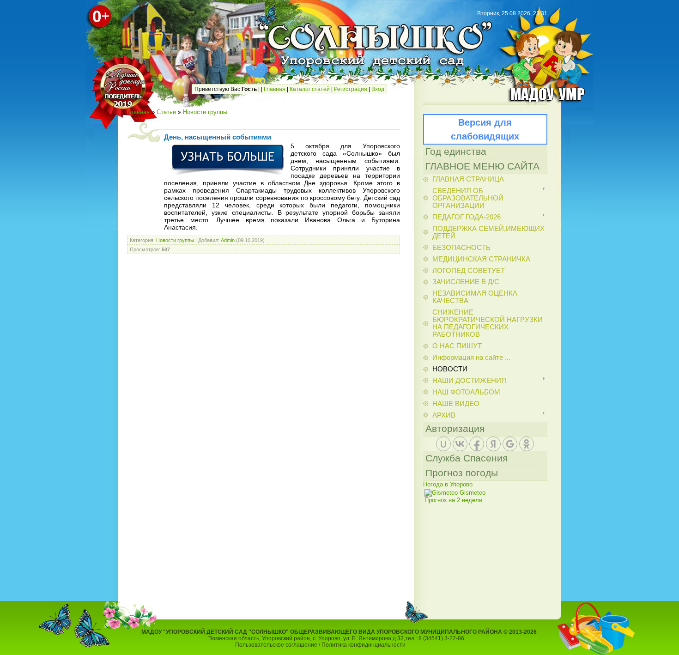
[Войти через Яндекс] (493, 444)
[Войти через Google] (510, 444)
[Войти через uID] (443, 444)
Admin (228, 240)
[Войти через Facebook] (476, 444)
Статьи (166, 112)
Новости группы (205, 112)
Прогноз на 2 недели (453, 500)
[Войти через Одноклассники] (526, 444)
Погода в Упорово (448, 484)
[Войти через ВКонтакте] (460, 444)
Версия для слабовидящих (485, 129)
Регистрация (350, 89)
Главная (274, 89)
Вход (377, 89)
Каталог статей (310, 89)
